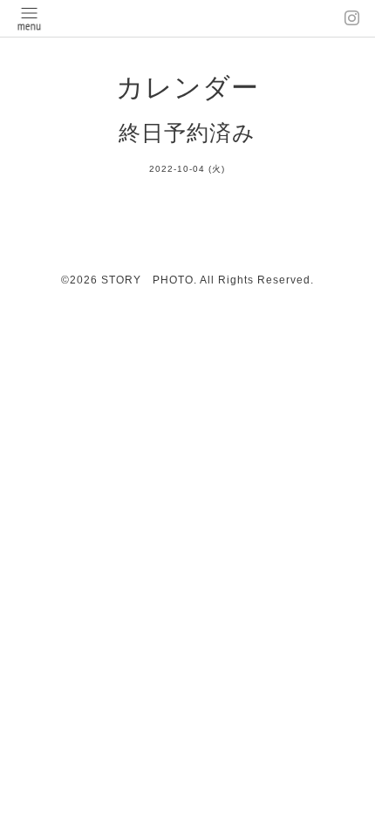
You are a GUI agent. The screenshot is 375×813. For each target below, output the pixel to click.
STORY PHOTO (147, 280)
